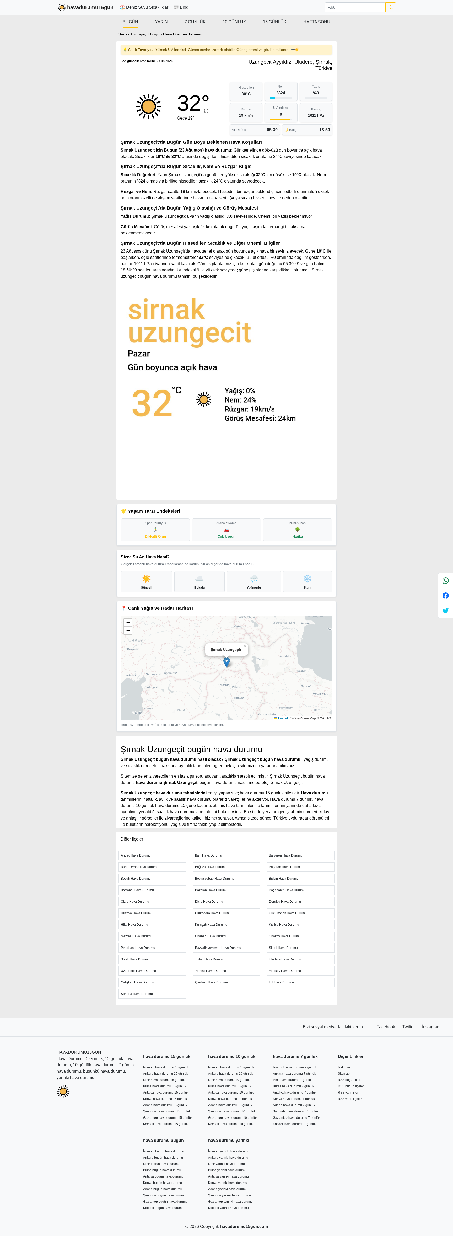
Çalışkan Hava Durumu (137, 982)
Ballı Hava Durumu (208, 855)
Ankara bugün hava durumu (163, 1157)
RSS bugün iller (349, 1080)
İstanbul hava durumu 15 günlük (166, 1067)
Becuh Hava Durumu (136, 878)
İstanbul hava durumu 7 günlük (295, 1067)
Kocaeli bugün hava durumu (163, 1208)
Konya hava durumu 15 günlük (165, 1099)
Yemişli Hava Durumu (210, 971)
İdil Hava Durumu (281, 982)
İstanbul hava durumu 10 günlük (231, 1067)
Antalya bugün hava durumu (163, 1176)
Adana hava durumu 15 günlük (165, 1105)
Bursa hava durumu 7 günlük (293, 1086)
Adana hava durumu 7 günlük (294, 1105)
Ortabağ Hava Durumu (211, 936)
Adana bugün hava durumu (162, 1189)
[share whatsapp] (445, 580)
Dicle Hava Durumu (209, 901)
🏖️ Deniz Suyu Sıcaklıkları (144, 7)
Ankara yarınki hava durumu (228, 1157)
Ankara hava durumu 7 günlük (294, 1074)
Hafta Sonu (316, 22)
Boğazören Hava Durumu (287, 890)
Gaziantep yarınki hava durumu (230, 1201)
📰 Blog (181, 7)
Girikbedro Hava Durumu (213, 913)
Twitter (409, 1027)
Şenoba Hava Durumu (137, 994)
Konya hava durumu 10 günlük (230, 1099)
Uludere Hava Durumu (285, 959)
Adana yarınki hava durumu (227, 1189)
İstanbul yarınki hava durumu (228, 1151)
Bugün (130, 22)
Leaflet (282, 718)
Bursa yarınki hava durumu (227, 1170)
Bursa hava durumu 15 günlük (164, 1086)
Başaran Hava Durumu (285, 867)
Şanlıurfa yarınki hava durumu (229, 1195)
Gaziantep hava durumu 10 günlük (232, 1118)
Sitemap (344, 1074)
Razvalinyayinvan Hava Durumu (218, 948)
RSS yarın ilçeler (350, 1099)
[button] (226, 662)
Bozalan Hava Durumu (211, 890)
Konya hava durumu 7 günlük (294, 1099)
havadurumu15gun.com (244, 1226)
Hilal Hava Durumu (134, 925)
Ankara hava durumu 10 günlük (230, 1074)
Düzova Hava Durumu (137, 913)
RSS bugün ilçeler (351, 1086)
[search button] (390, 7)
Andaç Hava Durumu (136, 855)
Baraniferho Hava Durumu (139, 867)
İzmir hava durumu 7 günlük (292, 1080)
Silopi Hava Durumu (283, 948)
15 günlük (275, 22)
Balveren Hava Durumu (286, 855)
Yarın (161, 22)
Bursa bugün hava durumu (162, 1170)
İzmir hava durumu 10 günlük (229, 1080)
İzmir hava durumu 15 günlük (164, 1080)
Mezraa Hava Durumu (136, 936)
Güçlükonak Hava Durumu (288, 913)
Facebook (386, 1027)
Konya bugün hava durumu (162, 1183)
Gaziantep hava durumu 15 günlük (167, 1118)
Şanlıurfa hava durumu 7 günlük (296, 1111)
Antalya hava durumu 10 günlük (231, 1092)
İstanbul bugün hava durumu (163, 1151)
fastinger (344, 1067)
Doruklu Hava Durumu (285, 901)
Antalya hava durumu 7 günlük (294, 1092)
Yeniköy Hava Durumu (285, 971)
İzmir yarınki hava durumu (226, 1164)
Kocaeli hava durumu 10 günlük (231, 1124)
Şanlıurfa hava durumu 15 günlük (167, 1111)
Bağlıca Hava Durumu (210, 867)
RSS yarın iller (348, 1092)
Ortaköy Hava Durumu (285, 936)
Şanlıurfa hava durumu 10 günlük (232, 1111)
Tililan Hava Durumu (209, 959)
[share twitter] (445, 610)
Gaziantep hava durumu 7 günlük (296, 1118)
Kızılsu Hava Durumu (284, 925)
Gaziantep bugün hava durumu (165, 1201)
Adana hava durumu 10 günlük (230, 1105)
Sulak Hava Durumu (135, 959)
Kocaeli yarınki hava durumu (228, 1208)
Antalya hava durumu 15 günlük (165, 1092)
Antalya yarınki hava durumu (228, 1176)
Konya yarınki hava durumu (227, 1183)
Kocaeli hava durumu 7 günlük (294, 1124)
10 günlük (234, 22)
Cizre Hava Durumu (135, 901)
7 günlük (195, 22)
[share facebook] (445, 595)
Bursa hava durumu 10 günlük (229, 1086)
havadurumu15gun (90, 7)
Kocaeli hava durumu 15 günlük (165, 1124)
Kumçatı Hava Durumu (211, 925)
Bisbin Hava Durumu (284, 878)
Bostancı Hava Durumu (137, 890)
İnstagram (431, 1027)
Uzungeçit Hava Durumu (138, 971)
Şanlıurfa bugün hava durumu (164, 1195)
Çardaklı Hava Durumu (211, 982)
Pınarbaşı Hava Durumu (138, 948)
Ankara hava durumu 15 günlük (165, 1074)
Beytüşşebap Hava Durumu (214, 878)
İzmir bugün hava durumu (161, 1164)
